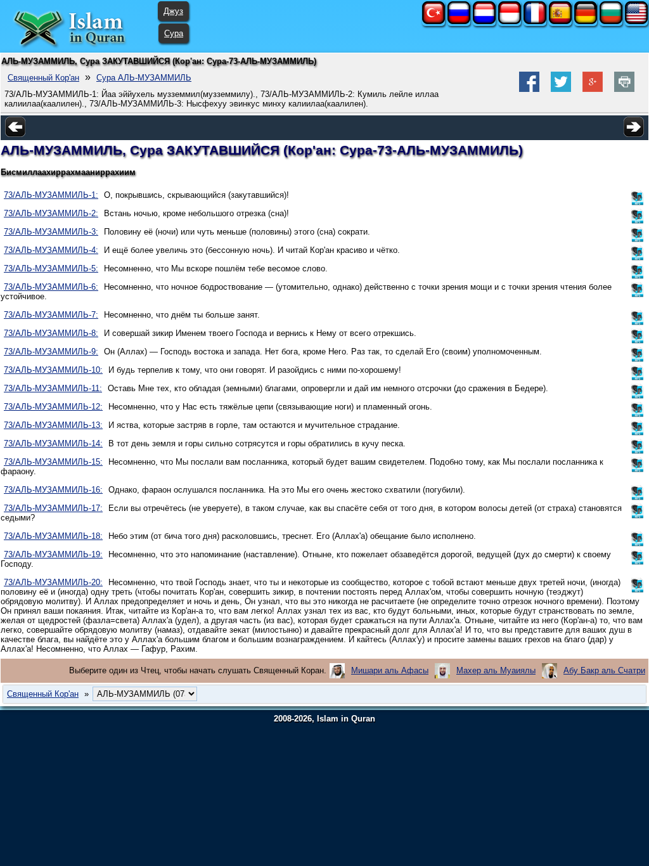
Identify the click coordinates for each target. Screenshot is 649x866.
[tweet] (561, 89)
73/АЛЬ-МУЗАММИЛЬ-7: (51, 315)
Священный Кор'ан (43, 77)
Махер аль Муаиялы (496, 670)
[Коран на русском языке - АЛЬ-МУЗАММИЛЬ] (458, 21)
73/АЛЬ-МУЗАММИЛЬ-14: (53, 443)
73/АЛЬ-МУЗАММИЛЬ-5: (51, 268)
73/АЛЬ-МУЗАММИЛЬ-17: (53, 508)
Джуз (173, 11)
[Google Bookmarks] (592, 89)
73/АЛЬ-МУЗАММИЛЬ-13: (53, 425)
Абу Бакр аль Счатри (604, 670)
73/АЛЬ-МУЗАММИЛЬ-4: (51, 250)
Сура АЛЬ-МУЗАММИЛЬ (143, 77)
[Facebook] (529, 89)
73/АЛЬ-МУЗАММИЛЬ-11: (53, 388)
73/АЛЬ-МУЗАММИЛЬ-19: (53, 554)
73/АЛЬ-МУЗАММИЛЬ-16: (53, 489)
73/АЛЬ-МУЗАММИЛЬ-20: (53, 582)
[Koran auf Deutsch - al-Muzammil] (585, 21)
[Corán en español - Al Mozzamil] (560, 21)
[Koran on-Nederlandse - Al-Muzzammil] (484, 21)
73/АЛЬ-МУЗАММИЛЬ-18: (53, 536)
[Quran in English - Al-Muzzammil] (636, 21)
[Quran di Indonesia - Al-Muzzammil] (509, 21)
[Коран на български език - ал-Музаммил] (611, 21)
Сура (173, 33)
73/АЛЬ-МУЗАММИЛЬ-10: (53, 370)
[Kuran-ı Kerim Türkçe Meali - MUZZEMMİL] (433, 21)
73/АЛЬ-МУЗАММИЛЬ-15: (53, 462)
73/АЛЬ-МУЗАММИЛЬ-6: (51, 287)
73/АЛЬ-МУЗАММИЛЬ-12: (53, 406)
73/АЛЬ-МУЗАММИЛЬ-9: (51, 351)
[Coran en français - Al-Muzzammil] (535, 21)
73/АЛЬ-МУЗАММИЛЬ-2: (51, 213)
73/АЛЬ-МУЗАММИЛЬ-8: (51, 333)
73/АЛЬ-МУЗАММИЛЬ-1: (51, 195)
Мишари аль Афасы (389, 670)
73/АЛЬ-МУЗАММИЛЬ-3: (51, 231)
